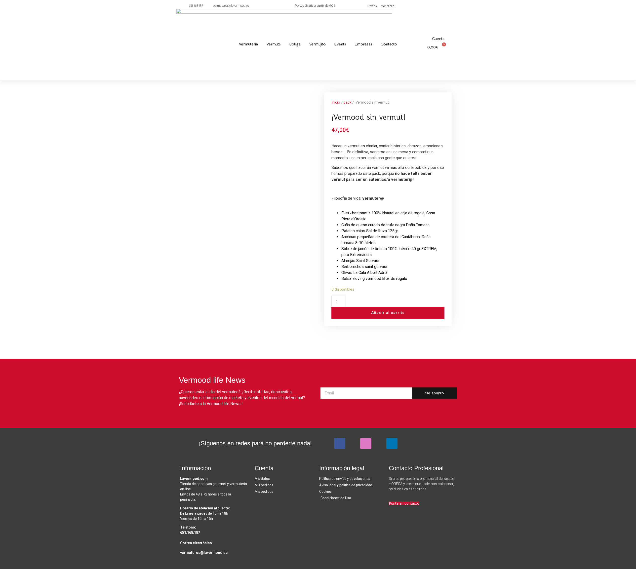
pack (347, 102)
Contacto (389, 44)
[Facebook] (339, 443)
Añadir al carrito (388, 312)
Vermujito (317, 44)
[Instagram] (365, 443)
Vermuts (273, 44)
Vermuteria (248, 44)
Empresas (363, 44)
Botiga (295, 44)
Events (340, 44)
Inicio (335, 102)
